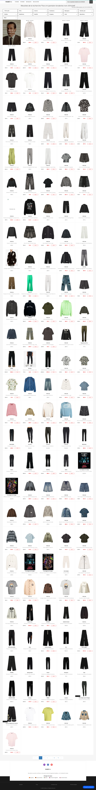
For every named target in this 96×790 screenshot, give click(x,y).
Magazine (36, 1)
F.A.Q (37, 784)
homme (22, 1)
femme (17, 1)
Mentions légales (73, 784)
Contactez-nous (54, 784)
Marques (29, 1)
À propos (21, 784)
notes (66, 773)
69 (54, 757)
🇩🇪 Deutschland (38, 777)
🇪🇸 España (31, 777)
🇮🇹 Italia (45, 777)
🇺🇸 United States (63, 777)
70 (58, 757)
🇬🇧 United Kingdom (53, 777)
